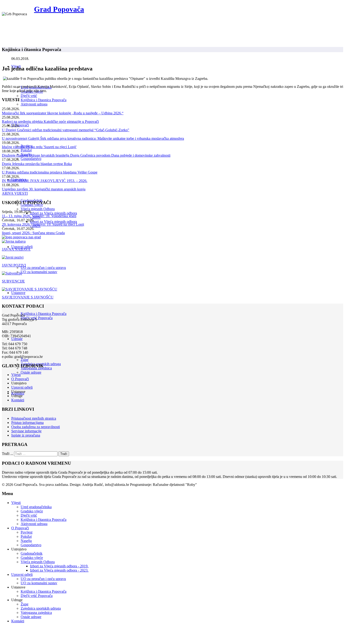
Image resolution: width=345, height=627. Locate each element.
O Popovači (20, 125)
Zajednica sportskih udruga (41, 608)
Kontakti (17, 400)
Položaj (26, 150)
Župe (24, 360)
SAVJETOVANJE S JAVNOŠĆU (28, 297)
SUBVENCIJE (13, 281)
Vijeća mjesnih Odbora (38, 209)
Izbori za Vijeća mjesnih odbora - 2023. (59, 570)
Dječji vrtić (29, 96)
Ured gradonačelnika (36, 507)
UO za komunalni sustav (39, 272)
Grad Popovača (59, 9)
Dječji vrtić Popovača (37, 596)
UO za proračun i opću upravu (43, 268)
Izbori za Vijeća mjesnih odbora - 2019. (59, 566)
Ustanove (18, 293)
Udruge (17, 339)
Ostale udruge (31, 372)
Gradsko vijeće (32, 511)
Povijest (26, 532)
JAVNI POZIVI (14, 265)
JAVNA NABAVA (16, 249)
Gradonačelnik (31, 553)
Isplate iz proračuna (25, 435)
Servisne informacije (26, 431)
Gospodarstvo (31, 159)
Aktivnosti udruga (34, 104)
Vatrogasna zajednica (36, 613)
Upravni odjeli (22, 247)
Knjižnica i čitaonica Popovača (43, 100)
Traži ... (7, 454)
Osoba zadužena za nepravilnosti (35, 427)
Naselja (26, 541)
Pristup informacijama (27, 423)
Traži (63, 454)
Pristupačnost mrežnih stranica (33, 418)
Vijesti (16, 375)
